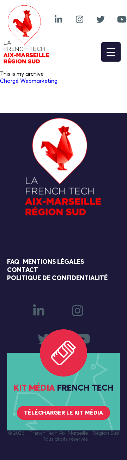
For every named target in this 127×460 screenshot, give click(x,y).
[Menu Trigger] (111, 52)
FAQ (13, 262)
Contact (22, 270)
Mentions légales (53, 262)
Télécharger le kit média (63, 413)
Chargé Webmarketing (29, 81)
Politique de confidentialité (57, 278)
